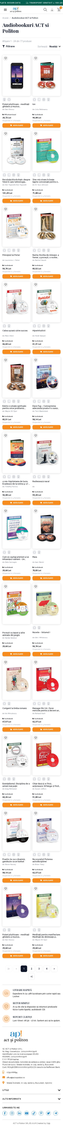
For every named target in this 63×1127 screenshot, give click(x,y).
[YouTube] (26, 1113)
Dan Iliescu (9, 109)
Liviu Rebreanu (41, 109)
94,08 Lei (36, 118)
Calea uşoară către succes (15, 331)
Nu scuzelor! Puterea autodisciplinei (42, 860)
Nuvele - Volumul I (41, 632)
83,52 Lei (36, 269)
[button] (5, 9)
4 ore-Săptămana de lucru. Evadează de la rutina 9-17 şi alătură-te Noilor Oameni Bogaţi (16, 482)
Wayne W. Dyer (11, 411)
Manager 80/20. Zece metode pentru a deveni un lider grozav (45, 709)
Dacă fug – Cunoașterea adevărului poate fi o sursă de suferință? (45, 407)
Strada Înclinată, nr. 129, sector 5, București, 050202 (29, 1083)
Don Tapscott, (10, 185)
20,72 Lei (6, 118)
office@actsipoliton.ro (16, 1077)
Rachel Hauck (40, 260)
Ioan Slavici (39, 562)
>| (31, 976)
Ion (33, 104)
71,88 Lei (36, 193)
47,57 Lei (6, 722)
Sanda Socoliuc (11, 638)
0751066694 (12, 1072)
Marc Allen (9, 336)
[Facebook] (4, 1113)
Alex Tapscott (21, 185)
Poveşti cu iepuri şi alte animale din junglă (13, 634)
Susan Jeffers (40, 789)
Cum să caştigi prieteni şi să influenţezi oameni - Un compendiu (15, 558)
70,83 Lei (36, 570)
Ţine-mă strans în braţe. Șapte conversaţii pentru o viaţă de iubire (45, 181)
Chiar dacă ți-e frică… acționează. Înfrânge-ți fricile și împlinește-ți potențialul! (46, 785)
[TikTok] (34, 1113)
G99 (48, 1123)
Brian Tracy (39, 864)
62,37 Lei (36, 722)
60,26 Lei (6, 797)
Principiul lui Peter (11, 255)
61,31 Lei (36, 344)
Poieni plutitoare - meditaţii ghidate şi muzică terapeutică (15, 105)
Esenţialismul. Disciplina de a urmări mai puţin (16, 785)
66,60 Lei (6, 344)
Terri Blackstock (41, 411)
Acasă (5, 18)
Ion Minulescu (11, 713)
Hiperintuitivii (38, 331)
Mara (34, 557)
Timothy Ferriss (11, 486)
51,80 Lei (36, 797)
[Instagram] (12, 1113)
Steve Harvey (10, 864)
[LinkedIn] (19, 1113)
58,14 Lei (36, 419)
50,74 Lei (6, 269)
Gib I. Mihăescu (41, 637)
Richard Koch (40, 713)
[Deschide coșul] (59, 9)
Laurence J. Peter (12, 260)
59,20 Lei (36, 495)
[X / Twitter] (48, 1113)
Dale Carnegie (11, 562)
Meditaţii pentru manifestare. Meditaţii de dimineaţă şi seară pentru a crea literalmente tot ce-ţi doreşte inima (46, 936)
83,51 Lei (6, 419)
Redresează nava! (40, 481)
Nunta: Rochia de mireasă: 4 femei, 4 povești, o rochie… (45, 256)
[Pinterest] (41, 1113)
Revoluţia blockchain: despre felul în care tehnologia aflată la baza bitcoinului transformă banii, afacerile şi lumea (16, 181)
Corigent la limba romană (14, 708)
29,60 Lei (6, 570)
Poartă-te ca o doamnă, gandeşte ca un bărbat (13, 860)
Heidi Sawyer (40, 336)
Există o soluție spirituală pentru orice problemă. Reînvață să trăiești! (14, 407)
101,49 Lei (7, 193)
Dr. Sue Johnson (41, 185)
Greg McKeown (11, 789)
